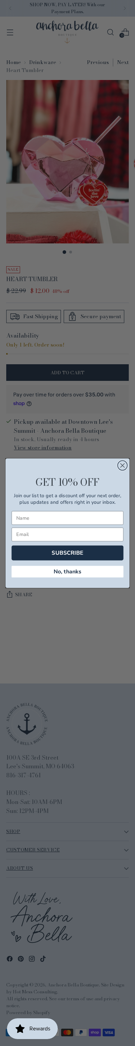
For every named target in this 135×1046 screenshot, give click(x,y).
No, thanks (67, 571)
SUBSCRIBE (67, 552)
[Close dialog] (122, 465)
